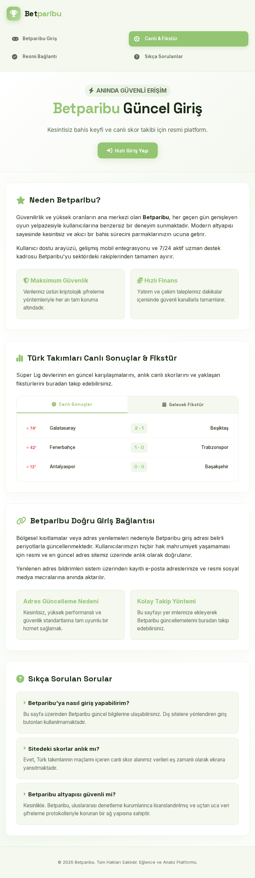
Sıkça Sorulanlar (164, 56)
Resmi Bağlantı (40, 56)
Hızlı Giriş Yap (131, 150)
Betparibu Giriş (40, 38)
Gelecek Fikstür (186, 404)
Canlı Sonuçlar (75, 404)
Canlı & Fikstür (161, 38)
